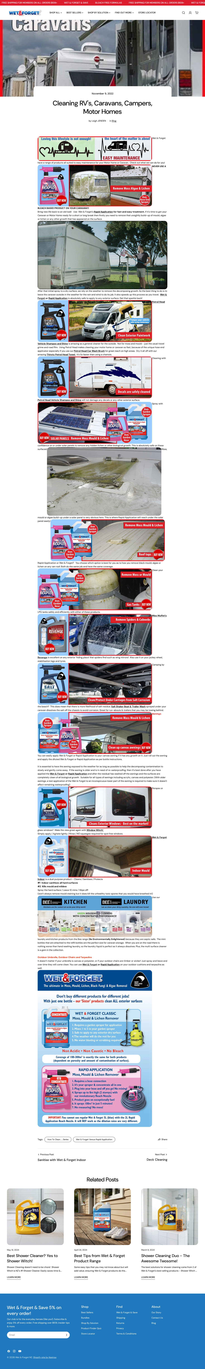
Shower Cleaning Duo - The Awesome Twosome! (165, 1258)
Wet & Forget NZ (23, 1357)
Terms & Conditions (126, 1333)
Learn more (14, 1277)
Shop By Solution (89, 1323)
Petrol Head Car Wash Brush (89, 350)
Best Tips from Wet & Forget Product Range (99, 1258)
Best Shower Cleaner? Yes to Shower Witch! (32, 1258)
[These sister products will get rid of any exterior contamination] (95, 403)
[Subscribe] (66, 1335)
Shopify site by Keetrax (44, 1357)
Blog (114, 120)
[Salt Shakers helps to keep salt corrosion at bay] (95, 664)
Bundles (85, 1317)
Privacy (120, 1328)
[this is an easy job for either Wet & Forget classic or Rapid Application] (95, 570)
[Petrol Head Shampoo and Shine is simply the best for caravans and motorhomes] (95, 301)
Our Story (156, 1312)
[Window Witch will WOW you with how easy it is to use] (95, 788)
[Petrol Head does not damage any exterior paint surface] (95, 358)
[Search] (183, 12)
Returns (120, 1323)
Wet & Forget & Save (127, 1312)
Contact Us (157, 1317)
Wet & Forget (57, 773)
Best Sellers (87, 1312)
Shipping (120, 1317)
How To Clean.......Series (57, 1139)
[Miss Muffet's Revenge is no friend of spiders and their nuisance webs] (95, 615)
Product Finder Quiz (91, 1328)
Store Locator (88, 1333)
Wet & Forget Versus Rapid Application (94, 1139)
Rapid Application (103, 211)
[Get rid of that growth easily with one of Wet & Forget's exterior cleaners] (107, 521)
